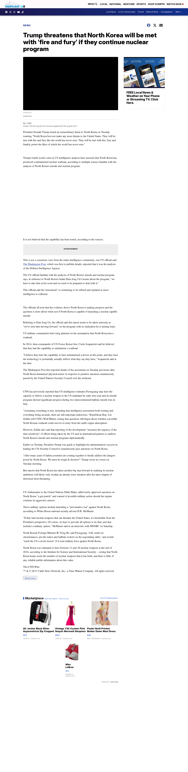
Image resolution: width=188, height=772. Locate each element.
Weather (129, 4)
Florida (141, 11)
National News (152, 11)
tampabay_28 (11, 12)
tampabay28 (15, 12)
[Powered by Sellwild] (114, 682)
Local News (111, 11)
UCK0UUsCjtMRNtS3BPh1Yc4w (19, 12)
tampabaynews (7, 12)
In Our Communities (126, 11)
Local (104, 4)
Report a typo (30, 578)
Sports (141, 4)
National (115, 4)
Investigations (167, 11)
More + (179, 11)
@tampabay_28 (23, 12)
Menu (91, 4)
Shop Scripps (156, 4)
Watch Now (174, 4)
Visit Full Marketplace (109, 598)
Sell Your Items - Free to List (57, 599)
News (27, 25)
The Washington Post (34, 264)
